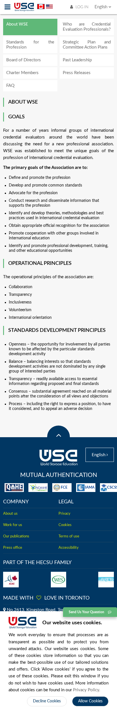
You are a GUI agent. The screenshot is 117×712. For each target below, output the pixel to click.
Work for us (12, 525)
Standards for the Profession (30, 44)
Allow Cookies (90, 701)
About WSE (17, 24)
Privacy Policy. (86, 690)
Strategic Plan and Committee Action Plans (87, 44)
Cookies (65, 525)
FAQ (10, 85)
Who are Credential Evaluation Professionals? (87, 27)
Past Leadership (77, 60)
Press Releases (77, 73)
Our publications (16, 536)
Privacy (64, 514)
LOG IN (81, 7)
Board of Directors (23, 60)
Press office (12, 548)
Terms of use (68, 536)
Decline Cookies (47, 701)
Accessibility (68, 548)
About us (10, 514)
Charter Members (22, 73)
